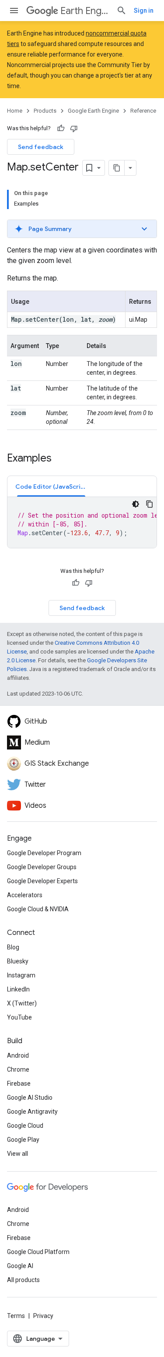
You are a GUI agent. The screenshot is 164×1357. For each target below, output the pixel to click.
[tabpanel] (82, 522)
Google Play (23, 1139)
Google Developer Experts (42, 881)
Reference (143, 110)
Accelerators (24, 895)
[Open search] (121, 10)
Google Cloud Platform (38, 1251)
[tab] (51, 486)
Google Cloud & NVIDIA (38, 909)
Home (14, 110)
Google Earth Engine (93, 110)
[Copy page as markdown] (117, 167)
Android (18, 1055)
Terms (16, 1315)
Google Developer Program (44, 852)
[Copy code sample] (150, 504)
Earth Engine (84, 11)
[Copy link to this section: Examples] (60, 459)
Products (45, 110)
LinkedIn (18, 989)
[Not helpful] (73, 128)
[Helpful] (60, 128)
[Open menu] (14, 10)
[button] (82, 229)
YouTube (19, 1017)
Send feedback (40, 147)
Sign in (144, 10)
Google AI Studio (29, 1097)
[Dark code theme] (136, 504)
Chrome (18, 1069)
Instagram (21, 975)
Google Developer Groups (42, 866)
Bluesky (17, 961)
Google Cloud (25, 1125)
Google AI (20, 1265)
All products (23, 1279)
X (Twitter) (22, 1003)
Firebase (19, 1083)
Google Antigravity (32, 1111)
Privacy (43, 1315)
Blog (13, 947)
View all (17, 1153)
